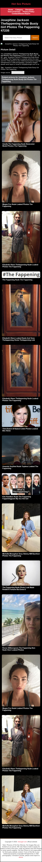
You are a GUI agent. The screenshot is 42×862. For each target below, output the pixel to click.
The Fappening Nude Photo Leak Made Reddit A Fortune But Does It (18, 588)
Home (10, 10)
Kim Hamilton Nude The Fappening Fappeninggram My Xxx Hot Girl (16, 498)
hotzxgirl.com (22, 842)
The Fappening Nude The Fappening (17, 280)
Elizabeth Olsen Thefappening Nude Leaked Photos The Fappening (20, 266)
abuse (21, 857)
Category (19, 10)
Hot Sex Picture (21, 3)
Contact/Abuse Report (21, 14)
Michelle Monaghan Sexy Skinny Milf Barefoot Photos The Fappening (21, 555)
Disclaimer (29, 10)
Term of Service (14, 12)
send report (10, 64)
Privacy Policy (28, 12)
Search (35, 38)
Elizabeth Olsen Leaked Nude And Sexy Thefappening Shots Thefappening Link (18, 339)
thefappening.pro (18, 72)
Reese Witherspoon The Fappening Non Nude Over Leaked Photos (18, 649)
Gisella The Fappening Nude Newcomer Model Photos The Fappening (18, 145)
